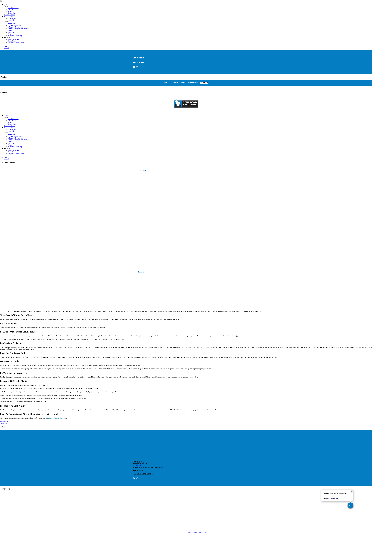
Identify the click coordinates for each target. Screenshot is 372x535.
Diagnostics (11, 32)
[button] (350, 505)
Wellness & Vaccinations (15, 25)
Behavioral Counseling (15, 35)
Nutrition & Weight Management (18, 29)
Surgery (10, 34)
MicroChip (11, 20)
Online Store (12, 41)
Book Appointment (13, 39)
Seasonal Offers (9, 16)
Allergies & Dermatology (15, 27)
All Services (11, 23)
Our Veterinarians (13, 8)
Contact (6, 48)
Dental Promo (12, 18)
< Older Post (4, 421)
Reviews (10, 11)
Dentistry (10, 30)
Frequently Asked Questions (16, 42)
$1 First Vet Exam (9, 15)
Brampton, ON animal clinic (54, 418)
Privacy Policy (203, 532)
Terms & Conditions (192, 532)
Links (9, 44)
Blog (5, 46)
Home (6, 4)
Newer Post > (4, 423)
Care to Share (12, 13)
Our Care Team (12, 9)
